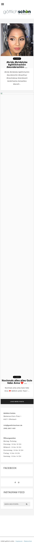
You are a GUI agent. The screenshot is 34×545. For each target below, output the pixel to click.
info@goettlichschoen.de (12, 425)
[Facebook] (15, 482)
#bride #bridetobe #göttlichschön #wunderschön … (17, 64)
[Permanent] (17, 56)
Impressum (19, 541)
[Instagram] (18, 482)
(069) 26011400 (9, 428)
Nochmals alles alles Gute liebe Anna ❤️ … (17, 382)
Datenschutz (28, 541)
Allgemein (17, 58)
